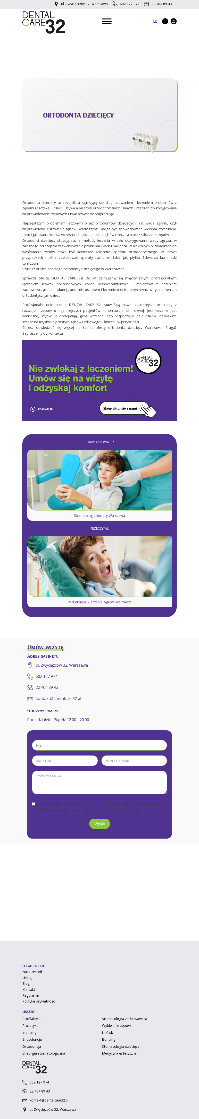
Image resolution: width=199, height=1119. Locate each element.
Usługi (27, 977)
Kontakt (28, 989)
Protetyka (30, 1025)
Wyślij (99, 824)
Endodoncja (32, 1039)
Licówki (108, 1032)
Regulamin (30, 995)
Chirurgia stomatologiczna (43, 1053)
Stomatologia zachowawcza (124, 1018)
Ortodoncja (31, 1046)
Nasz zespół (32, 971)
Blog (26, 983)
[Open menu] (107, 21)
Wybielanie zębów (116, 1025)
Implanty (29, 1032)
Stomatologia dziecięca (121, 1046)
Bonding (109, 1039)
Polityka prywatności (39, 1001)
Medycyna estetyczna (119, 1053)
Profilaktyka (31, 1018)
